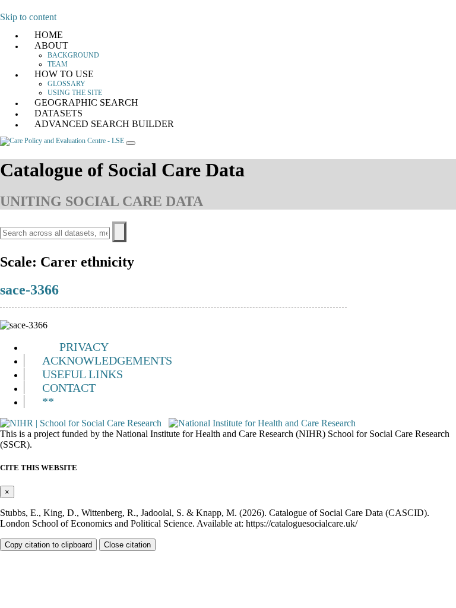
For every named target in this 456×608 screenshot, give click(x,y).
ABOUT (51, 45)
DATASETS (58, 113)
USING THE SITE (75, 92)
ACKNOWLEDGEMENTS (107, 360)
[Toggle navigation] (130, 143)
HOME (48, 35)
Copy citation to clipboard (48, 544)
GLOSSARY (67, 84)
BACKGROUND (73, 55)
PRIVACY (84, 346)
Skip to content (28, 17)
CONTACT (69, 387)
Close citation (127, 544)
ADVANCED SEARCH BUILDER (104, 124)
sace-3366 (29, 289)
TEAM (58, 64)
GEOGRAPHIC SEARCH (86, 102)
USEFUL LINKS (82, 374)
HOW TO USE (64, 74)
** (48, 401)
